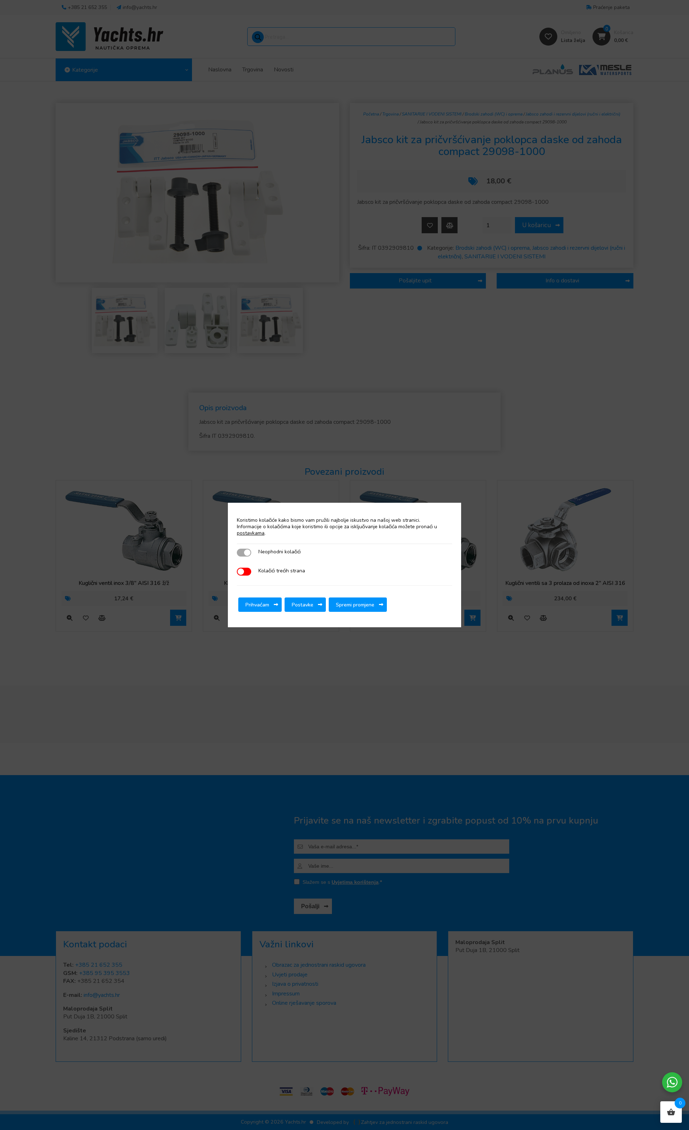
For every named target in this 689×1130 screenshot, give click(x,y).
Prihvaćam (257, 604)
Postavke (302, 604)
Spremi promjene (355, 604)
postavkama (250, 533)
